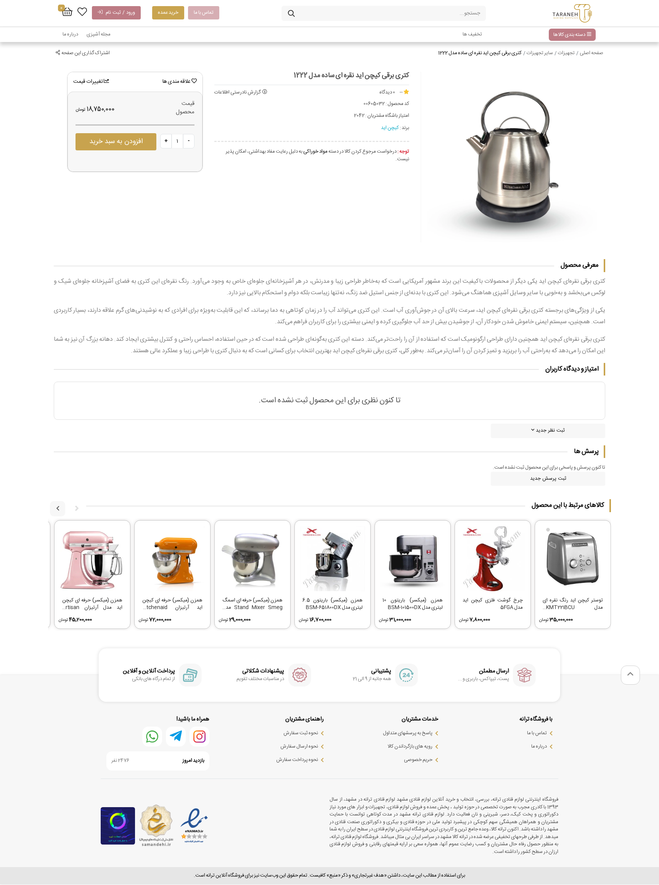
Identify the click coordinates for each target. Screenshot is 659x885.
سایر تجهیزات (540, 53)
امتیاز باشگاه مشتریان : (387, 116)
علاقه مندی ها (176, 82)
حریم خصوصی (418, 760)
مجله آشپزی (99, 34)
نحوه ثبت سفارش (300, 733)
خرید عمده (168, 12)
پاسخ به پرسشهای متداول (407, 733)
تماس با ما (204, 12)
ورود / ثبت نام (119, 12)
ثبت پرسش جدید (548, 478)
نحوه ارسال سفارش (299, 746)
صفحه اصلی (591, 53)
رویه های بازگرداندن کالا (409, 746)
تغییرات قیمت (88, 82)
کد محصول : (397, 104)
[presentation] (76, 508)
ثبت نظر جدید (549, 430)
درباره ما (70, 34)
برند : (404, 128)
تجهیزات (566, 53)
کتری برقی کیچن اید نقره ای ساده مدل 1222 (480, 53)
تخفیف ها (472, 34)
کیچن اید (390, 128)
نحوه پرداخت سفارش (297, 760)
